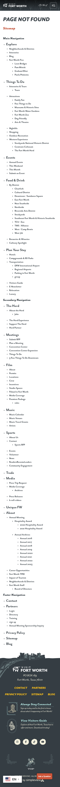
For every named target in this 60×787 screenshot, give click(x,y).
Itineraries (14, 52)
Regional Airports (23, 269)
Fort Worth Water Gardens (27, 111)
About (12, 369)
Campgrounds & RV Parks (21, 258)
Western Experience (18, 139)
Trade (10, 473)
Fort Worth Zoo (22, 115)
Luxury (12, 294)
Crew (11, 381)
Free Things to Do (23, 104)
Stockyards (20, 214)
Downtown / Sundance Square (29, 196)
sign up (12, 622)
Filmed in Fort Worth (18, 392)
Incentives (14, 384)
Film (9, 365)
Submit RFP (14, 339)
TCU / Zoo (19, 222)
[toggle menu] (53, 5)
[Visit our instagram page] (17, 742)
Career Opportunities (19, 570)
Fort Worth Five (16, 60)
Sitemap (12, 638)
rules (17, 403)
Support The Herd (17, 324)
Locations (13, 377)
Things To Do (15, 82)
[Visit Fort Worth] (15, 5)
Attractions (14, 96)
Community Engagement (20, 466)
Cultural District (22, 192)
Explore (11, 44)
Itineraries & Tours (18, 86)
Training (13, 618)
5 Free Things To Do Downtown (23, 358)
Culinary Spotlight (18, 243)
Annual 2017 (26, 542)
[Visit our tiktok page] (34, 742)
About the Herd (16, 310)
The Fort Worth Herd (24, 150)
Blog (11, 56)
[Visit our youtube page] (43, 742)
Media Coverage (17, 395)
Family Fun (19, 100)
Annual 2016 (26, 538)
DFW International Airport (27, 266)
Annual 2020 (26, 553)
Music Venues (15, 418)
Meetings (12, 335)
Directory (13, 614)
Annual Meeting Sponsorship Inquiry (26, 626)
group (17, 277)
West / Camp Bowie (24, 229)
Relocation (14, 290)
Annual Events (16, 162)
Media (10, 478)
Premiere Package (17, 399)
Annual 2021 (26, 557)
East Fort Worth (22, 200)
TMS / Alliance (22, 226)
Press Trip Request (18, 483)
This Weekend (16, 166)
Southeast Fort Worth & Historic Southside (35, 218)
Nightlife (13, 128)
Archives (19, 490)
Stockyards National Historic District (32, 143)
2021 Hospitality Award (31, 528)
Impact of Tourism (17, 578)
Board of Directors (23, 589)
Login (12, 611)
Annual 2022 (26, 560)
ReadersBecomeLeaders (20, 462)
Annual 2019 (26, 549)
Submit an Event (17, 173)
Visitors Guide (16, 283)
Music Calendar (16, 414)
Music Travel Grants (18, 422)
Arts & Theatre (22, 122)
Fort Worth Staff (16, 585)
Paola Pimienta (22, 75)
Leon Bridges (21, 64)
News (11, 458)
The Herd (12, 306)
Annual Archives (22, 535)
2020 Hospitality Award (31, 525)
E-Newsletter (15, 286)
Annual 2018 (26, 546)
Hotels (12, 254)
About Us (13, 437)
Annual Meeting (16, 517)
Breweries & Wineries (19, 239)
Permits (12, 373)
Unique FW (14, 507)
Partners (12, 606)
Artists (12, 426)
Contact (13, 441)
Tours (17, 90)
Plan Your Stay (16, 250)
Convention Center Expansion (23, 350)
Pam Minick (20, 67)
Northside (19, 207)
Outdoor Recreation (18, 136)
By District (14, 185)
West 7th (19, 233)
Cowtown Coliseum (24, 147)
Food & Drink (15, 180)
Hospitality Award (23, 521)
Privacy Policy (15, 633)
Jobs (17, 314)
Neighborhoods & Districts (21, 49)
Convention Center (18, 347)
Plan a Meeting (16, 343)
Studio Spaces (15, 388)
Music (10, 410)
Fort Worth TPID (17, 574)
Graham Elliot (21, 71)
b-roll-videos (15, 500)
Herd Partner (15, 328)
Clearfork (19, 189)
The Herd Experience (19, 320)
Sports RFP (20, 445)
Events (10, 158)
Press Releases (16, 496)
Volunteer (14, 454)
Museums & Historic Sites (27, 107)
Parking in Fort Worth (25, 273)
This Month (14, 169)
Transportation (16, 262)
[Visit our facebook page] (26, 742)
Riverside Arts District (25, 211)
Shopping (13, 132)
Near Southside (22, 203)
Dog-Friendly (21, 118)
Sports (10, 433)
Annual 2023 (26, 564)
